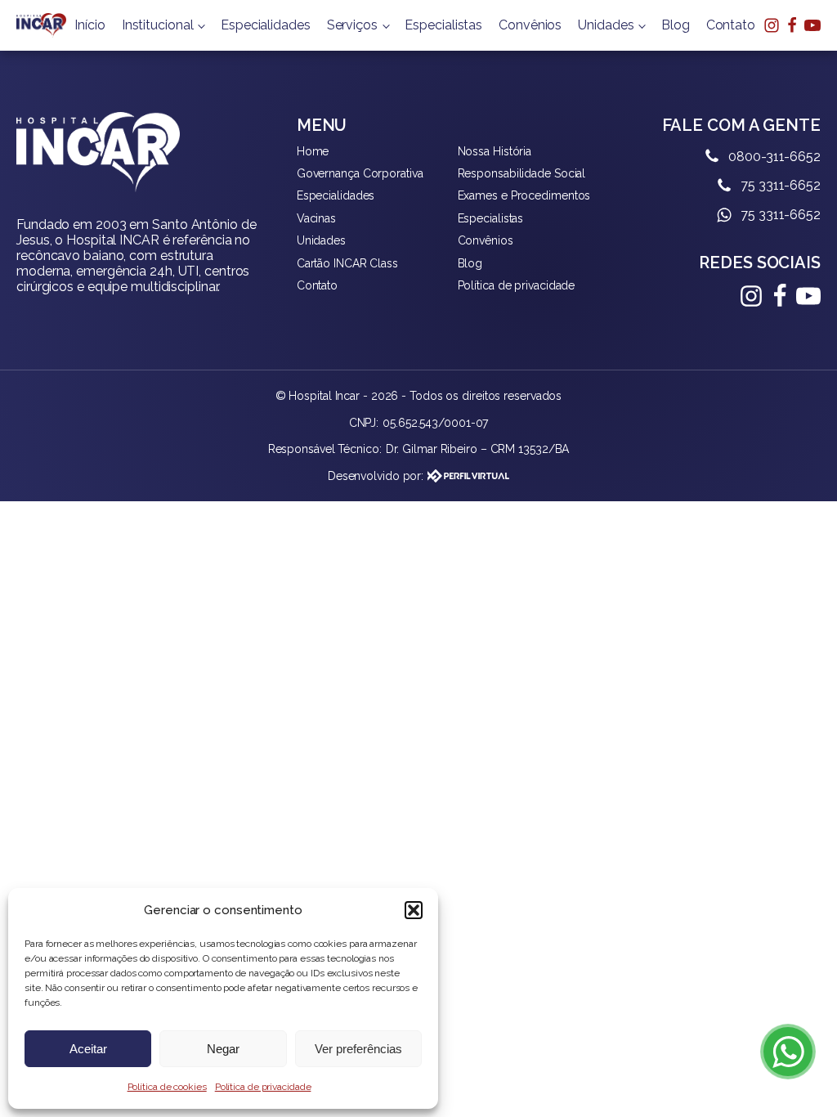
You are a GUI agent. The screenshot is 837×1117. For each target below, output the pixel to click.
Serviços (352, 25)
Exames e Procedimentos (524, 195)
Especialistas (443, 25)
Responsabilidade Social (522, 173)
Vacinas (316, 218)
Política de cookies (167, 1086)
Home (313, 151)
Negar (223, 1049)
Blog (675, 25)
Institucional (158, 25)
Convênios (530, 25)
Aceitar (88, 1049)
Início (89, 25)
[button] (413, 910)
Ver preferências (358, 1049)
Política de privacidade (263, 1086)
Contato (730, 25)
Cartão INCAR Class (347, 263)
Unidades (605, 25)
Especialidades (266, 25)
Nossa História (495, 151)
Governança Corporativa (360, 173)
